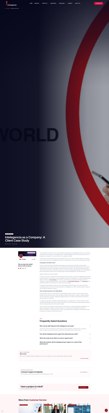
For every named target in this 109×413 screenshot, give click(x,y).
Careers (70, 3)
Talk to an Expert (83, 387)
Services (37, 3)
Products (44, 3)
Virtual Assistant (52, 279)
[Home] (5, 8)
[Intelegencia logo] (11, 3)
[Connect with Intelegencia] (106, 410)
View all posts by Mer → (84, 358)
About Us (77, 3)
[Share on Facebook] (18, 268)
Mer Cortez (22, 259)
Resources (62, 3)
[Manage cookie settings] (2, 411)
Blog (8, 8)
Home (31, 3)
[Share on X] (22, 268)
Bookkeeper (85, 281)
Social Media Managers (74, 281)
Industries (53, 3)
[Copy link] (25, 268)
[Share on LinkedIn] (20, 268)
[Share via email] (23, 268)
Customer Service (14, 8)
